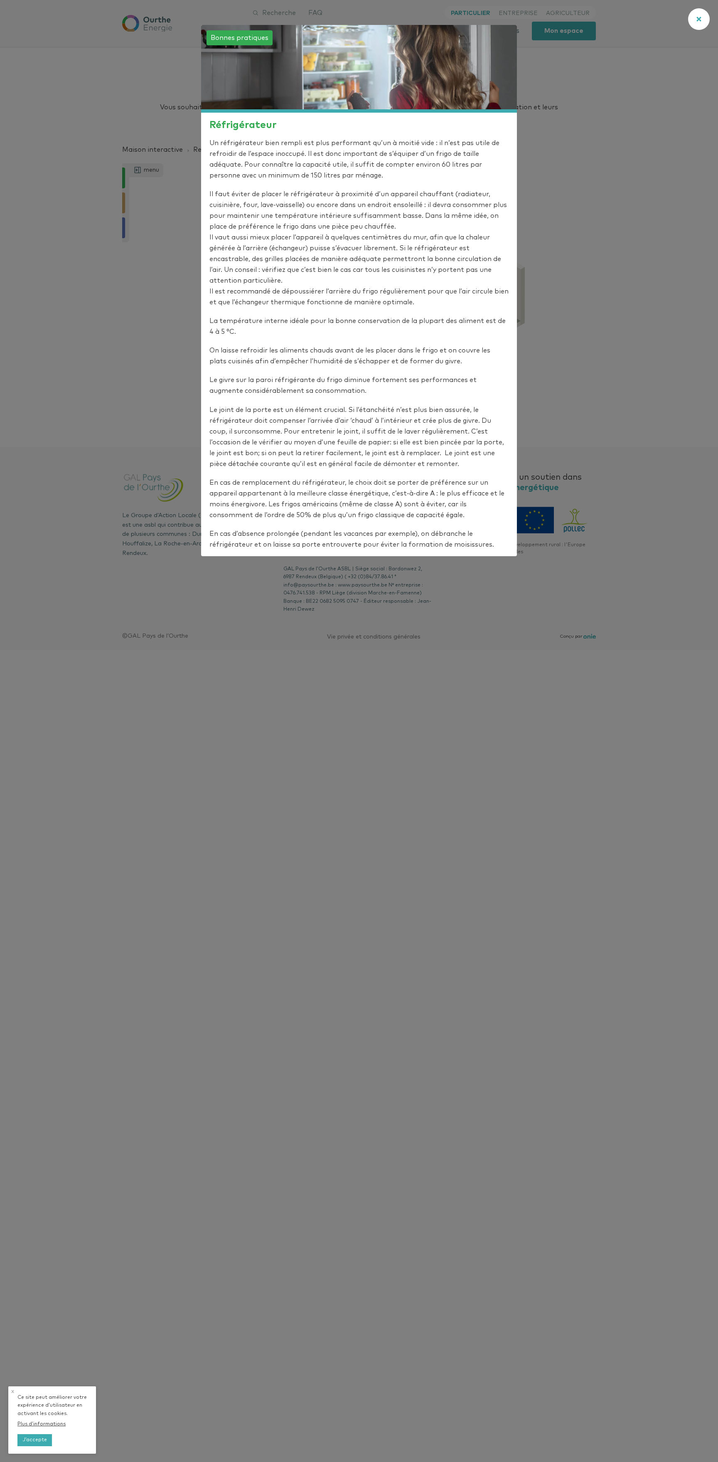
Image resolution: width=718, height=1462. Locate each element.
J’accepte (34, 1439)
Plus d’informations (41, 1424)
